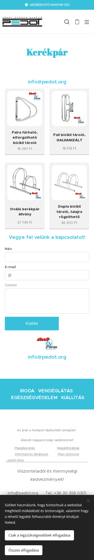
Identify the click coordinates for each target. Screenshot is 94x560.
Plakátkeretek (24, 448)
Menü (87, 22)
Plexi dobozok (68, 454)
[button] (66, 22)
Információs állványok (32, 454)
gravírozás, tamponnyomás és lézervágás (56, 460)
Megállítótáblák (68, 448)
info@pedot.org (23, 493)
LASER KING (15, 460)
